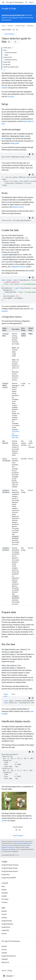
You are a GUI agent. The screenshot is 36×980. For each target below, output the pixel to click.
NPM (3, 138)
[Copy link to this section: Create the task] (21, 230)
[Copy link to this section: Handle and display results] (32, 721)
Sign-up (14, 17)
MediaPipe (30, 25)
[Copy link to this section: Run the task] (17, 644)
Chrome (4, 914)
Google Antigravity (7, 924)
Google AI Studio (7, 921)
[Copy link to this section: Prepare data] (18, 612)
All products (5, 962)
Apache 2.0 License (7, 847)
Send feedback (9, 34)
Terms (4, 970)
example (5, 88)
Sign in (31, 2)
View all (4, 933)
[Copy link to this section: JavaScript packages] (23, 129)
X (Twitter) (5, 899)
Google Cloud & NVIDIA (9, 878)
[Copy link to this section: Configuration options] (24, 317)
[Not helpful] (16, 29)
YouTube (4, 902)
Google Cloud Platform (9, 956)
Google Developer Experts (10, 871)
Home (3, 25)
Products (10, 25)
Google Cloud (6, 927)
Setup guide (14, 143)
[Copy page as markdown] (15, 42)
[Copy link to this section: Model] (9, 193)
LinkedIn (4, 896)
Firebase (4, 917)
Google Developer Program (10, 865)
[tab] (6, 694)
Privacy (10, 970)
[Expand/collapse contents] (12, 48)
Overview (10, 96)
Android (4, 911)
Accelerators (6, 874)
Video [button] (13, 694)
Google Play (5, 930)
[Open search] (26, 2)
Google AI (5, 959)
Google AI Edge (9, 8)
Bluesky (4, 889)
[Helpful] (13, 29)
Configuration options (18, 267)
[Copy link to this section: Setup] (10, 104)
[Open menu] (3, 2)
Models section (18, 207)
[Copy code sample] (32, 154)
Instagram (5, 893)
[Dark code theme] (29, 154)
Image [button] (6, 694)
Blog (3, 886)
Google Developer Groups (10, 868)
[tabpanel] (18, 701)
